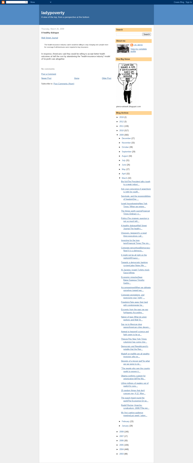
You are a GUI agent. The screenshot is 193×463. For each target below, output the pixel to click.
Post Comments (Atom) (64, 84)
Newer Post (46, 78)
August (125, 156)
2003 (121, 454)
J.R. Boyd (138, 45)
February (126, 421)
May (124, 169)
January (125, 426)
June (124, 165)
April (124, 174)
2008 (121, 432)
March (125, 178)
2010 (121, 130)
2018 (121, 117)
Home (76, 78)
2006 (121, 440)
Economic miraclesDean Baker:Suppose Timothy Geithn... (132, 280)
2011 (121, 126)
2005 (121, 445)
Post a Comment (48, 74)
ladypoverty (53, 12)
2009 (121, 135)
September (127, 152)
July (124, 160)
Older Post (106, 78)
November (126, 143)
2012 (121, 121)
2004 (121, 449)
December (126, 138)
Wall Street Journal (49, 38)
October (125, 147)
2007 (121, 436)
